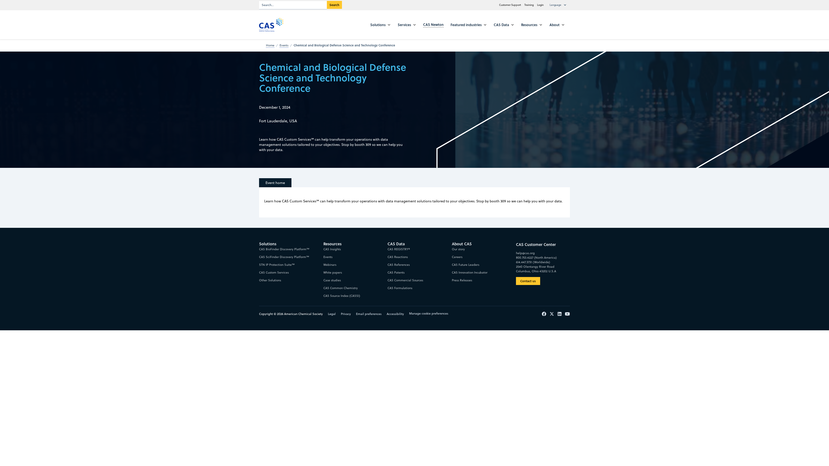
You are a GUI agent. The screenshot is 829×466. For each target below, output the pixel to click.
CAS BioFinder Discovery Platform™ (284, 249)
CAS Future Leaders (465, 265)
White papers (332, 272)
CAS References (399, 265)
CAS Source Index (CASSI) (341, 296)
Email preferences (368, 314)
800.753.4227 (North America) (536, 257)
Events (327, 257)
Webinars (329, 265)
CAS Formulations (400, 288)
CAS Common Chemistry (340, 288)
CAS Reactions (398, 257)
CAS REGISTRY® (399, 249)
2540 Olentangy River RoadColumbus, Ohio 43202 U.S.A (536, 268)
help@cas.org (525, 253)
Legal (332, 314)
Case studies (332, 280)
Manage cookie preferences (428, 313)
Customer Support (510, 5)
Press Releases (462, 280)
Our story (458, 249)
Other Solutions (270, 280)
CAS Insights (332, 249)
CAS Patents (396, 272)
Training (529, 5)
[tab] (275, 182)
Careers (457, 257)
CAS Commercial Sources (405, 280)
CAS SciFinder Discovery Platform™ (284, 257)
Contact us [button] (528, 281)
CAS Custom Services (274, 272)
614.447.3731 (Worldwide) (533, 262)
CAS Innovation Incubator (469, 272)
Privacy (346, 314)
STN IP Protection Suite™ (277, 265)
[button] (559, 5)
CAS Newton (433, 24)
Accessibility (395, 314)
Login (540, 5)
